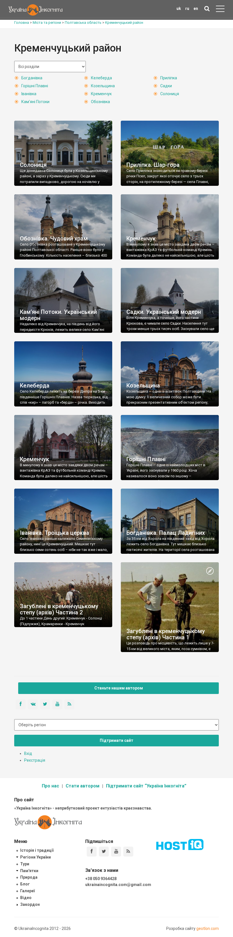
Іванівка (28, 93)
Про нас (50, 786)
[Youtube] (116, 852)
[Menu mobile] (220, 10)
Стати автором (82, 786)
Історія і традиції (36, 850)
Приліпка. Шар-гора (153, 164)
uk (178, 8)
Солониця (169, 93)
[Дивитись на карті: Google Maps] (210, 571)
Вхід (28, 753)
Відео (26, 897)
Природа (29, 877)
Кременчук (101, 93)
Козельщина (103, 86)
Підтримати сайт (116, 740)
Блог (25, 884)
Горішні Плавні (34, 86)
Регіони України (35, 857)
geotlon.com (207, 928)
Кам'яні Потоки (35, 101)
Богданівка (31, 78)
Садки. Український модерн (163, 311)
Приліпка (168, 78)
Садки (166, 86)
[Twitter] (104, 852)
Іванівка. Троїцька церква (54, 532)
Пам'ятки (29, 870)
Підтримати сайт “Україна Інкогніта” (146, 786)
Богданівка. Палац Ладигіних (165, 532)
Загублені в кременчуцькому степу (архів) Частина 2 (59, 609)
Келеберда (101, 78)
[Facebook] (92, 852)
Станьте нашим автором (118, 688)
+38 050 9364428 (100, 878)
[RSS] (128, 852)
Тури (24, 864)
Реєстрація (34, 760)
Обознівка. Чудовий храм (54, 238)
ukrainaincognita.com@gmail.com (118, 884)
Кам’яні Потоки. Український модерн (58, 314)
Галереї (27, 891)
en (196, 8)
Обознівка (100, 101)
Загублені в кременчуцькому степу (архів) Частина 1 (165, 634)
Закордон (30, 904)
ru (187, 8)
